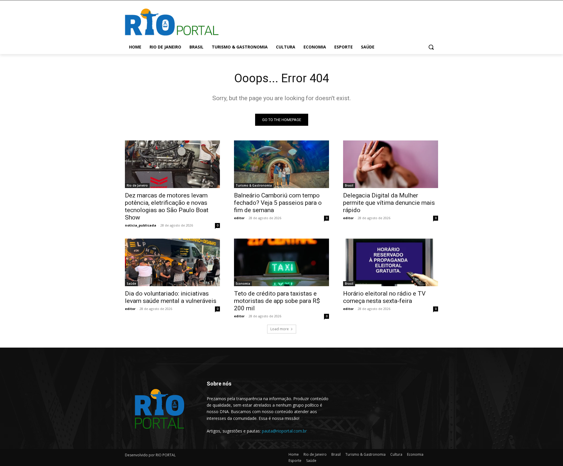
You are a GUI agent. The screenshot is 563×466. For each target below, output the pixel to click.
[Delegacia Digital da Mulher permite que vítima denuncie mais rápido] (390, 164)
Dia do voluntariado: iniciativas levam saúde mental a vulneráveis (170, 297)
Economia (243, 283)
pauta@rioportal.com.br (284, 431)
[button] (431, 47)
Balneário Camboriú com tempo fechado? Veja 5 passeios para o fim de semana (278, 203)
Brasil (349, 185)
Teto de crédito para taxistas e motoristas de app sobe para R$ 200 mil (277, 301)
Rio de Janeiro (137, 185)
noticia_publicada (140, 225)
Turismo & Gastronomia (254, 185)
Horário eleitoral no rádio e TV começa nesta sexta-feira (384, 297)
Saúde (131, 283)
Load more (279, 328)
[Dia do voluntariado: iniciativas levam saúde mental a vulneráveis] (172, 262)
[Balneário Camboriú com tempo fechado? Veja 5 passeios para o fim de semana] (281, 164)
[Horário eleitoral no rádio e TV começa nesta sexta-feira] (390, 262)
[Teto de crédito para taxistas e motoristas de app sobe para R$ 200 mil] (281, 262)
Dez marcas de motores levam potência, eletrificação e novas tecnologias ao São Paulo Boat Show (166, 206)
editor (239, 218)
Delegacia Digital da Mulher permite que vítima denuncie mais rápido (389, 203)
